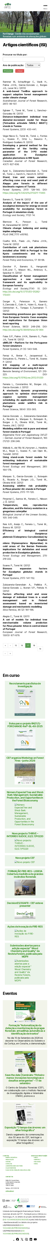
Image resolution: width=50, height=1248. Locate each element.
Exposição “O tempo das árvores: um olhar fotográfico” (25, 1129)
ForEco (36, 1157)
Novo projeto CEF (25, 858)
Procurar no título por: (15, 54)
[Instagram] (26, 1239)
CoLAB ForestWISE (11, 1168)
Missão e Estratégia (11, 1157)
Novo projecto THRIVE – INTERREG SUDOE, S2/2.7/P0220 (25, 835)
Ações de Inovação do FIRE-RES (25, 926)
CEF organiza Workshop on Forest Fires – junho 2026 (25, 759)
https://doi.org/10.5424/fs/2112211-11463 (24, 192)
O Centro (6, 1156)
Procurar (8, 71)
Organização (10, 1159)
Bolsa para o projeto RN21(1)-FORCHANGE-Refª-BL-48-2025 (25, 725)
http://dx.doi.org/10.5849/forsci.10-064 (23, 329)
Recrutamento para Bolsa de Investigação (25, 685)
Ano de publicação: (13, 65)
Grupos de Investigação (39, 1156)
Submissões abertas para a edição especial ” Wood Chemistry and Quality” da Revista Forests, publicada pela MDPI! (25, 951)
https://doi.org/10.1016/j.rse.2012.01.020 (23, 377)
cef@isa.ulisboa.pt (10, 1191)
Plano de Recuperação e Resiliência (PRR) (18, 1170)
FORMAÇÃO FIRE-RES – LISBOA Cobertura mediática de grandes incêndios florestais (25, 874)
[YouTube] (35, 1239)
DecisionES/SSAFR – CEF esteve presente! (25, 904)
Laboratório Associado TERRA (14, 1166)
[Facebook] (17, 1239)
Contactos (9, 1164)
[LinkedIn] (30, 1239)
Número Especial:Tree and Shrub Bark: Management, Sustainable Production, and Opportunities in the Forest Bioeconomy (25, 796)
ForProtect (37, 1159)
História (8, 1161)
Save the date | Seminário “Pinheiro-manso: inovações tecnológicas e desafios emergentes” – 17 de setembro (25, 1079)
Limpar (20, 71)
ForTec (36, 1164)
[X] (22, 1239)
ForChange (37, 1161)
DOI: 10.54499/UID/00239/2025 (15, 1220)
